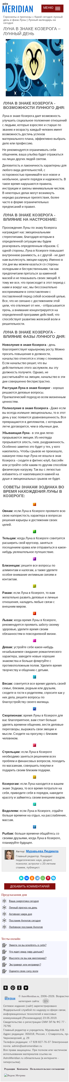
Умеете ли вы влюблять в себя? (27, 945)
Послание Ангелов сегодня (25, 920)
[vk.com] (5, 989)
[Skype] (53, 878)
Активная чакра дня (20, 914)
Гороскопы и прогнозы (17, 16)
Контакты (22, 1069)
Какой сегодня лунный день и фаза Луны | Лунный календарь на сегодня (33, 19)
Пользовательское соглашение (47, 1069)
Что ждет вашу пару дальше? (26, 951)
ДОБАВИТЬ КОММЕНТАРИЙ (29, 886)
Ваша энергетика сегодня (24, 901)
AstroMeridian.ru (30, 996)
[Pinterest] (48, 878)
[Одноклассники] (32, 878)
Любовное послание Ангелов (26, 927)
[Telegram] (37, 878)
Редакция (9, 1069)
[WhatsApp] (42, 878)
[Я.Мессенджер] (21, 878)
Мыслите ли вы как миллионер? (27, 958)
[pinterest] (13, 989)
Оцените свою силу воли (23, 971)
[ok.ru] (19, 989)
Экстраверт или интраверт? (25, 964)
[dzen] (26, 989)
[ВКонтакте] (26, 878)
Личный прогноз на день (23, 907)
